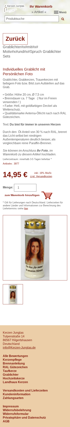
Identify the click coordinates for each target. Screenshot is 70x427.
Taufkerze (10, 370)
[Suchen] (62, 18)
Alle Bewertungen (15, 356)
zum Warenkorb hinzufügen (22, 195)
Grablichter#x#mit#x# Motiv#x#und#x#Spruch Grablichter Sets (32, 51)
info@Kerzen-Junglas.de (19, 347)
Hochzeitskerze (14, 378)
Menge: (8, 187)
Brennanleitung (14, 363)
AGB (6, 421)
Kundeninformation (16, 394)
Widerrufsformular (16, 413)
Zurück (15, 38)
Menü (62, 12)
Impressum (11, 406)
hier (26, 208)
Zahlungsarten (13, 398)
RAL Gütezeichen (15, 367)
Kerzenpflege (12, 359)
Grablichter (10, 374)
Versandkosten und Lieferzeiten (25, 390)
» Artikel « (39, 12)
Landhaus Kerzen (15, 382)
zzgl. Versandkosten (41, 176)
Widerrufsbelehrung (17, 410)
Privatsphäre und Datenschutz (24, 417)
